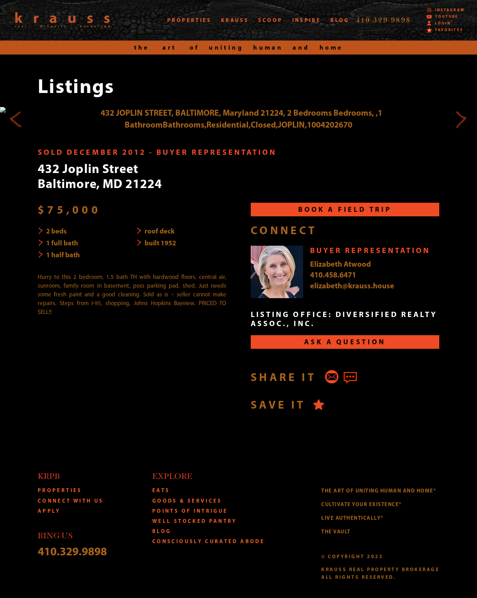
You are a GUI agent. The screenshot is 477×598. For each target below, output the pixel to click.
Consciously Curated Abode (208, 541)
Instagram (449, 10)
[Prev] (16, 118)
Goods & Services (187, 500)
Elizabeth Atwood (340, 264)
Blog (161, 531)
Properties (60, 490)
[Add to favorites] (318, 404)
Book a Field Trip (345, 209)
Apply (49, 510)
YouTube (446, 16)
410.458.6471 (333, 275)
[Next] (461, 118)
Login (443, 23)
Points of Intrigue (190, 510)
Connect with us (70, 500)
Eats (161, 490)
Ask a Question (345, 341)
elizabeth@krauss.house (352, 285)
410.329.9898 (72, 551)
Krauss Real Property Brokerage (62, 20)
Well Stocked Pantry (194, 521)
